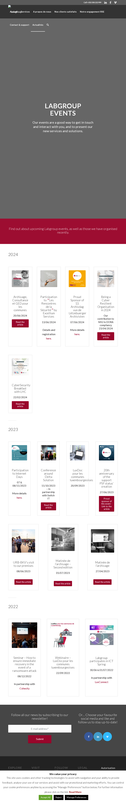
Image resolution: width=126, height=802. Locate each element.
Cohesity (25, 688)
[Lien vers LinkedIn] (105, 2)
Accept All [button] (45, 797)
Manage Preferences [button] (76, 797)
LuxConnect (101, 681)
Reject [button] (59, 797)
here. (49, 338)
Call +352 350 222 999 (92, 2)
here (19, 497)
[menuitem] (13, 11)
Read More (75, 791)
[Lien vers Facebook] (110, 2)
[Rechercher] (47, 24)
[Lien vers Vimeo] (115, 2)
